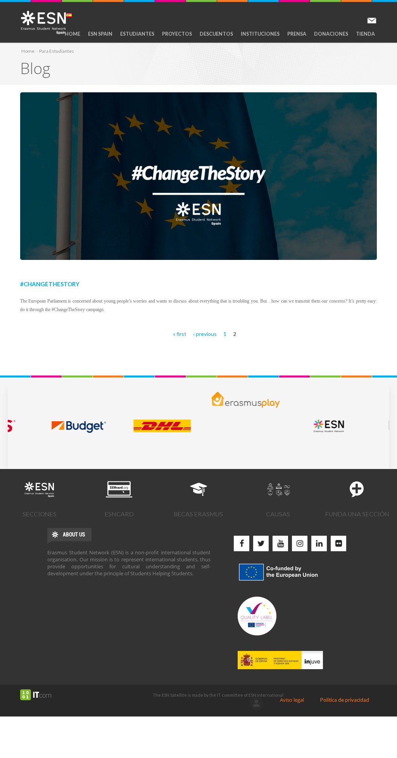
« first (179, 334)
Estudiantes (137, 34)
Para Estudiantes (56, 51)
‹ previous (205, 334)
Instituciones (260, 34)
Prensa (296, 34)
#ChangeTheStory (49, 283)
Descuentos (216, 34)
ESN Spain (100, 34)
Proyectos (177, 34)
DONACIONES (331, 34)
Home (72, 34)
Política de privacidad (344, 700)
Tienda (365, 34)
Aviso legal (292, 699)
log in (256, 703)
